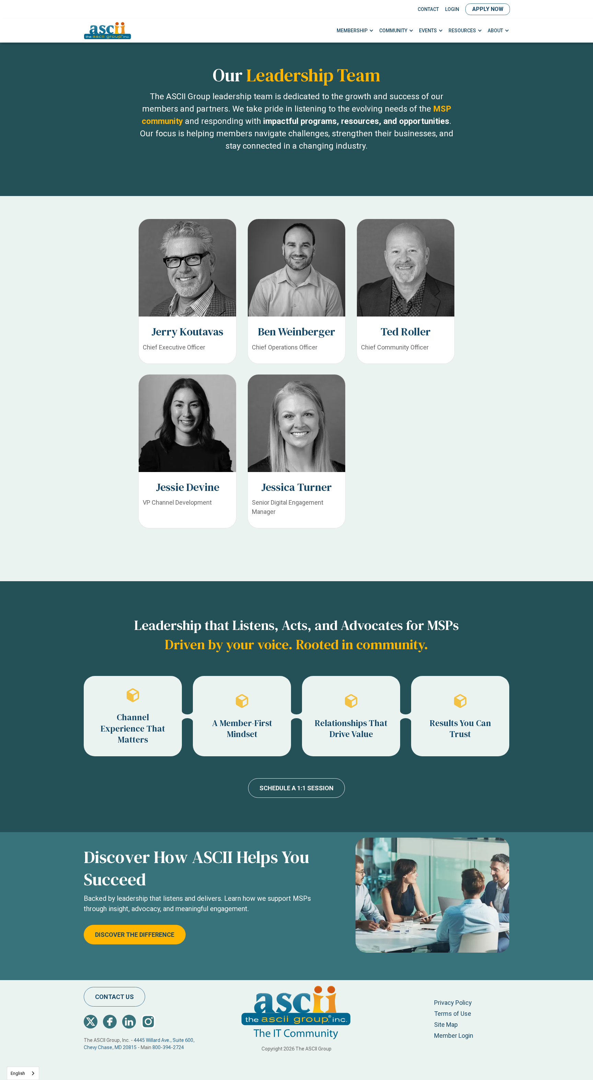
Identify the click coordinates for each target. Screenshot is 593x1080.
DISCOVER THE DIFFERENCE (134, 934)
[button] (355, 30)
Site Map (446, 1024)
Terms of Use (452, 1013)
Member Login (453, 1035)
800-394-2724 (168, 1047)
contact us (114, 996)
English (18, 1073)
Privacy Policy (453, 1002)
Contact (428, 9)
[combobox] (23, 1073)
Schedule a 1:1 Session (296, 788)
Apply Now (487, 9)
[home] (107, 30)
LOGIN (452, 9)
